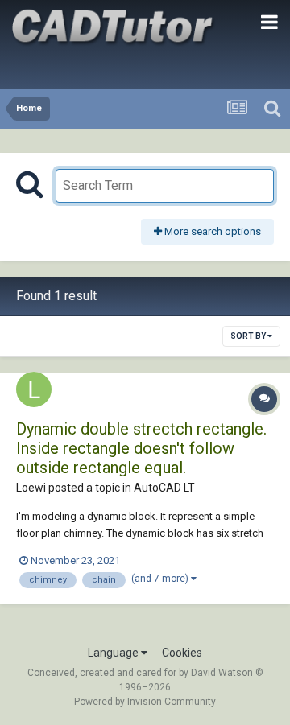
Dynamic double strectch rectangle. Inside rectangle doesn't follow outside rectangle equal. (141, 448)
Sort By (248, 336)
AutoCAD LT (164, 487)
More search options (211, 231)
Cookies (182, 652)
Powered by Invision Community (145, 701)
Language (114, 652)
